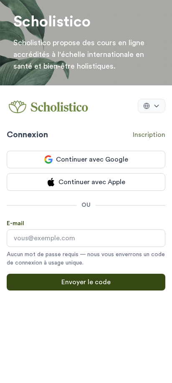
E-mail (15, 223)
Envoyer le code (86, 282)
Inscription (149, 134)
